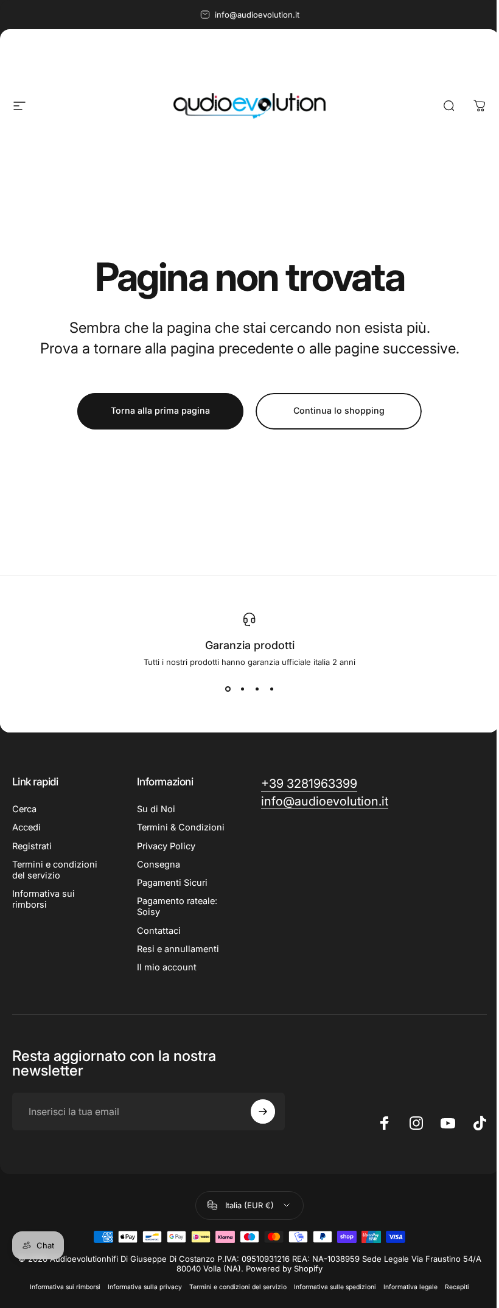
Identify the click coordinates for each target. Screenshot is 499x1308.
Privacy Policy (166, 846)
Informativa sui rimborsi (43, 899)
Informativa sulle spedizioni (335, 1287)
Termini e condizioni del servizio (54, 870)
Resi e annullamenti (178, 949)
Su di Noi (156, 809)
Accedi (26, 827)
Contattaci (159, 930)
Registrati (32, 846)
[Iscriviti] (263, 1111)
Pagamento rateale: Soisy (177, 906)
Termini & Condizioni (181, 827)
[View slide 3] (257, 688)
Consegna (158, 864)
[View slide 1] (227, 688)
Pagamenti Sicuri (172, 882)
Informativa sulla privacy (145, 1287)
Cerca (24, 809)
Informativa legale (410, 1287)
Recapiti (457, 1287)
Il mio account (167, 967)
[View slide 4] (271, 688)
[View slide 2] (242, 688)
